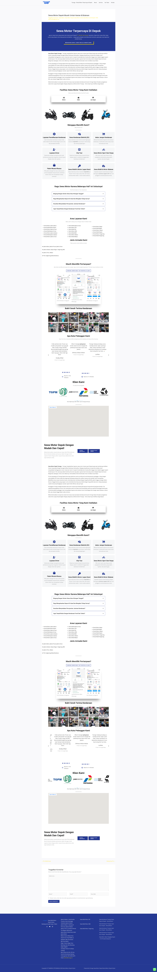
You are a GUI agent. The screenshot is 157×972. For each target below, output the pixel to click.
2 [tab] (76, 400)
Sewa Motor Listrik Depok (89, 17)
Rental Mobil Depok (97, 232)
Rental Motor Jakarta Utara (50, 236)
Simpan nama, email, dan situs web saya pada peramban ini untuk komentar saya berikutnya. (71, 898)
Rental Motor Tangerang (98, 234)
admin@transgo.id (68, 957)
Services (101, 2)
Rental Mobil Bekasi (73, 236)
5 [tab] (79, 400)
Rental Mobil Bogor (97, 228)
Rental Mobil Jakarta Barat (50, 227)
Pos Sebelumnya (46, 861)
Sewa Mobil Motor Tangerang (86, 928)
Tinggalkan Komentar (53, 17)
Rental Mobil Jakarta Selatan (50, 234)
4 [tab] (78, 400)
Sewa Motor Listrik (78, 17)
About (95, 2)
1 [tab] (74, 400)
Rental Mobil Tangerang (98, 235)
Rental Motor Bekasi (73, 234)
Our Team (107, 2)
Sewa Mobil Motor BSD (85, 924)
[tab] (78, 193)
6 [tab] (81, 400)
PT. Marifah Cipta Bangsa (82, 35)
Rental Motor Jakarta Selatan (50, 233)
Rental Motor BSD (73, 231)
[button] (78, 42)
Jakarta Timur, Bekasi (48, 252)
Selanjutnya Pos (111, 861)
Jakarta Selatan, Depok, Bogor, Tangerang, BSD (54, 249)
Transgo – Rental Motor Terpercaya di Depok (82, 2)
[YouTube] (49, 926)
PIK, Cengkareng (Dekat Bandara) (51, 255)
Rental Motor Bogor (97, 226)
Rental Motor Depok (98, 230)
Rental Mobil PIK (72, 229)
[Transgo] (52, 926)
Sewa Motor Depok (69, 17)
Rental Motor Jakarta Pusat (50, 229)
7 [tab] (82, 400)
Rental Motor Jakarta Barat (50, 225)
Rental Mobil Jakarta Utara (75, 225)
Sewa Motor (62, 17)
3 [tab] (77, 400)
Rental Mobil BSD (73, 233)
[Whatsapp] (47, 926)
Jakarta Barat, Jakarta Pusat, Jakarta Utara (52, 246)
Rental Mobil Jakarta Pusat (50, 231)
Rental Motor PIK (72, 227)
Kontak (112, 2)
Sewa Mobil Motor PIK (85, 919)
